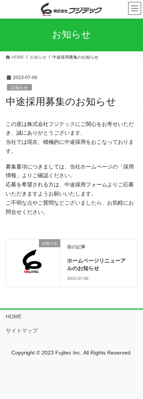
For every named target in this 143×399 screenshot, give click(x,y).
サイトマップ (22, 330)
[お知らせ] (33, 259)
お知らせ (19, 87)
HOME (14, 316)
